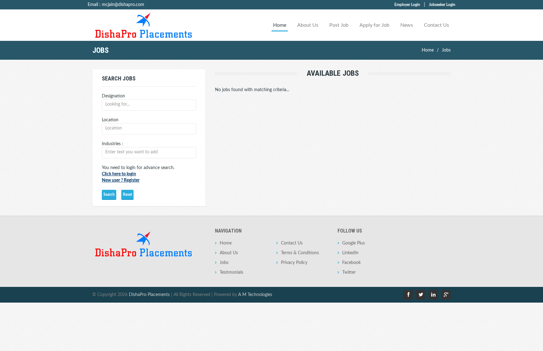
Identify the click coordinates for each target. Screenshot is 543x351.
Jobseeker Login (442, 5)
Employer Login (407, 5)
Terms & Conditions (300, 253)
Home (279, 25)
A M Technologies (255, 295)
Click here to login (119, 174)
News (406, 25)
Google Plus (353, 243)
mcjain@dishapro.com (123, 5)
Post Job (338, 25)
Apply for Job (374, 25)
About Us (307, 25)
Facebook (351, 263)
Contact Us (436, 25)
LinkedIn (350, 253)
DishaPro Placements (149, 295)
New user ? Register (121, 180)
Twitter (349, 272)
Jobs (446, 50)
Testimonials (231, 272)
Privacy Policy (294, 263)
